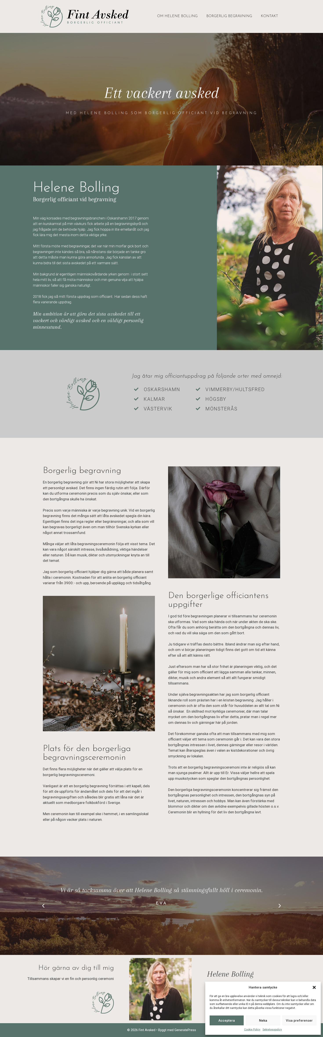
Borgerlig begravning (229, 16)
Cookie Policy (252, 1029)
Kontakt (269, 16)
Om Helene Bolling (177, 16)
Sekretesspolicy (272, 1029)
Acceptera (226, 1021)
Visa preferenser (299, 1021)
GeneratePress (185, 1030)
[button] (314, 987)
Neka (263, 1021)
